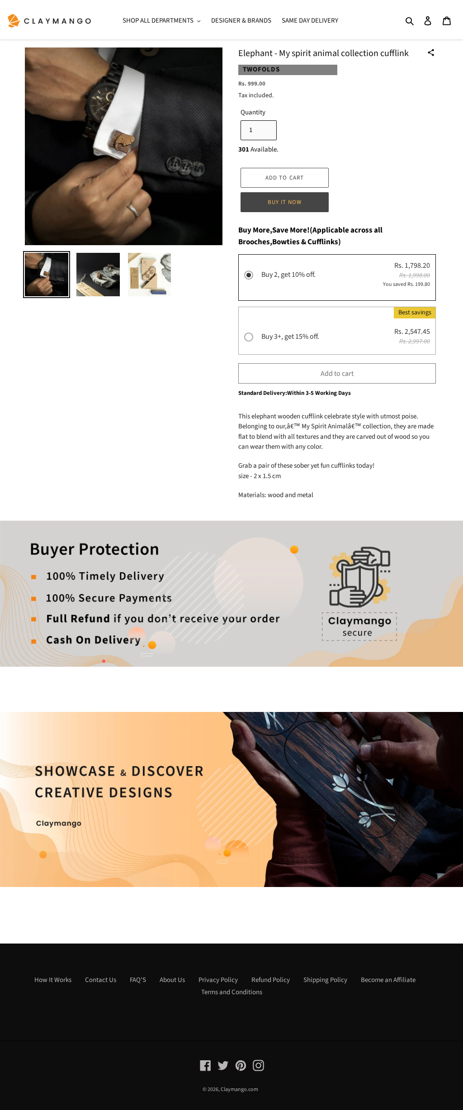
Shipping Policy (325, 980)
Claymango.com (239, 1089)
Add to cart (337, 374)
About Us (172, 980)
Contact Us (100, 980)
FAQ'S (138, 980)
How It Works (52, 980)
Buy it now (285, 202)
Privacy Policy (218, 980)
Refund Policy (270, 980)
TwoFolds (261, 69)
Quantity (253, 112)
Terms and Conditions (231, 992)
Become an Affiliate (388, 980)
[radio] (337, 278)
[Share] (431, 52)
